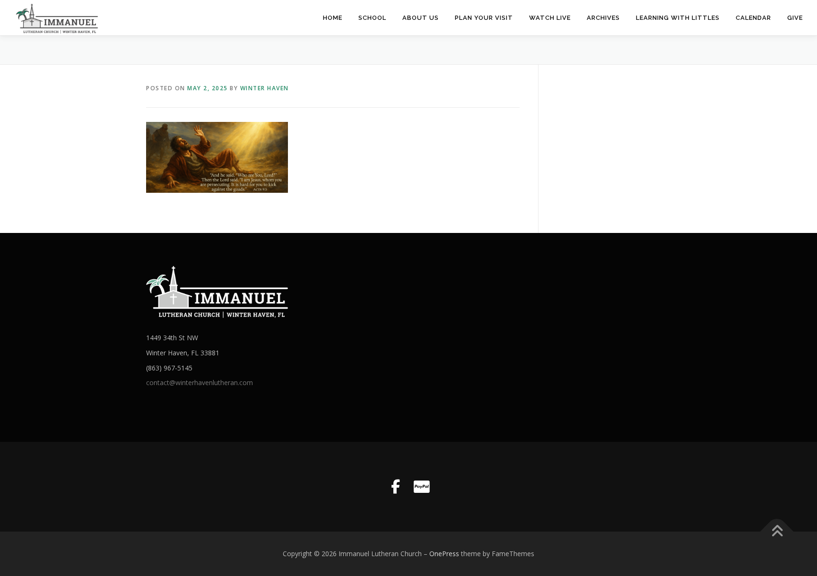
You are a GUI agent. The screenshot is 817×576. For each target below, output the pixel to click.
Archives (603, 17)
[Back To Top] (777, 531)
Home (332, 17)
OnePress (444, 553)
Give (795, 17)
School (372, 17)
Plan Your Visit (484, 17)
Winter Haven (264, 88)
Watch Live (550, 17)
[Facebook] (395, 487)
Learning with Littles (678, 17)
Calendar (753, 17)
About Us (420, 17)
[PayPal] (422, 487)
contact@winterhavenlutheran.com (199, 382)
